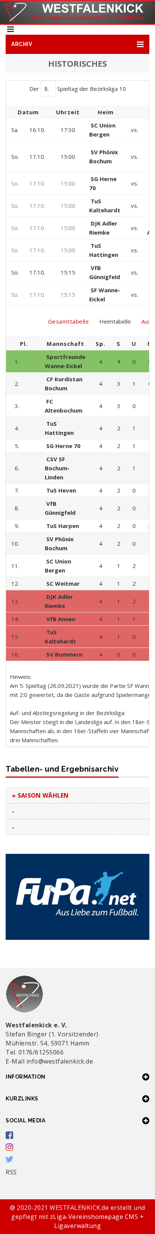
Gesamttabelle (68, 321)
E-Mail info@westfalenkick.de (49, 1061)
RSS (11, 1172)
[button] (77, 44)
